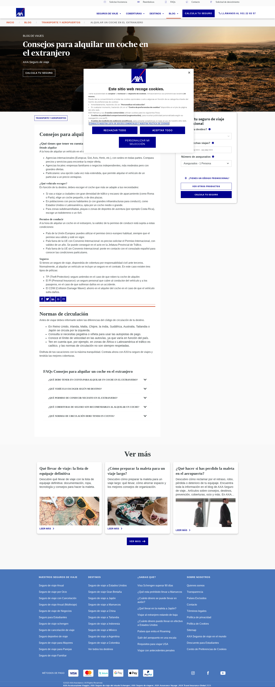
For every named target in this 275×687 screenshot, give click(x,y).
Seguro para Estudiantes (53, 617)
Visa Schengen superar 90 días (155, 585)
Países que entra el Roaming (154, 631)
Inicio (10, 22)
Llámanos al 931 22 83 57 (238, 13)
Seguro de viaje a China (102, 611)
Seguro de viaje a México (102, 630)
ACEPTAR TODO (162, 130)
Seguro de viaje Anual (51, 585)
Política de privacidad (199, 617)
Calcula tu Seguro (39, 73)
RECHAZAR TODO (115, 130)
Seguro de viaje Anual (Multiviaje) (58, 604)
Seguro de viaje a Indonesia (104, 623)
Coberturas (134, 13)
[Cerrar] (189, 72)
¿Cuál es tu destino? (194, 129)
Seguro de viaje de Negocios (55, 611)
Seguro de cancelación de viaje (56, 630)
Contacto (192, 604)
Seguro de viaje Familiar (53, 655)
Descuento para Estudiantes (203, 642)
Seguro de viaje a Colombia (104, 642)
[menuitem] (115, 3)
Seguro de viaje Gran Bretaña (105, 592)
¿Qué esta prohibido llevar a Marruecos (160, 592)
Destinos (156, 13)
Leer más (45, 528)
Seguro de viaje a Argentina (104, 636)
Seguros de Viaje (107, 13)
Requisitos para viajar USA (153, 644)
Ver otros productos (206, 186)
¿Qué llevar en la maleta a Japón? (157, 608)
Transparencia (195, 592)
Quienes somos (195, 585)
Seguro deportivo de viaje (53, 636)
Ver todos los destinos (100, 649)
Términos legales (196, 611)
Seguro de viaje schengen (53, 623)
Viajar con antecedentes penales (156, 650)
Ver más (135, 541)
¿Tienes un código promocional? (209, 178)
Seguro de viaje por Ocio (53, 592)
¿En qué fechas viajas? (195, 143)
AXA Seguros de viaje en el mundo (206, 636)
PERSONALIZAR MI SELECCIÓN (137, 142)
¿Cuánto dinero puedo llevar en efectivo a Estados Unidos (160, 623)
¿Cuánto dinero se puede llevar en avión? (157, 600)
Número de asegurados (196, 156)
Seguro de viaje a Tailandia (103, 617)
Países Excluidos (196, 598)
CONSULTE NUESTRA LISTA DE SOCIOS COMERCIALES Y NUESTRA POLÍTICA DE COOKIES (129, 123)
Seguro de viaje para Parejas (55, 649)
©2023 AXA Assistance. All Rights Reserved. (83, 683)
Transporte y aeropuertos (61, 22)
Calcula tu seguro (198, 13)
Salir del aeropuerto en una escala (157, 637)
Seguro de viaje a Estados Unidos (107, 585)
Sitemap (191, 630)
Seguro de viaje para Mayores (56, 642)
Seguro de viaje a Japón (102, 598)
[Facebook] (42, 299)
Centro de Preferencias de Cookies (206, 649)
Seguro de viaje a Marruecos (104, 604)
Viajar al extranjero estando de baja (158, 614)
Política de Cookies (198, 623)
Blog (172, 13)
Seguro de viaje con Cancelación (57, 598)
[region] (139, 111)
